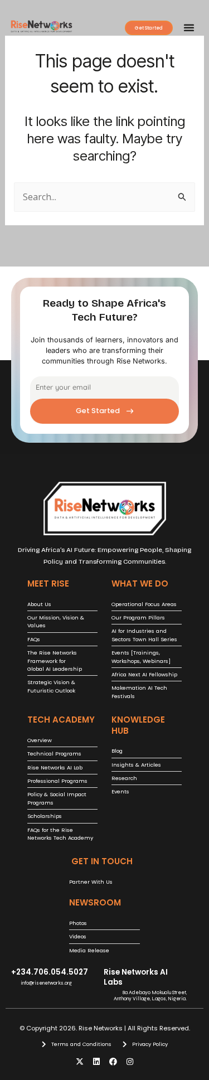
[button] (189, 27)
